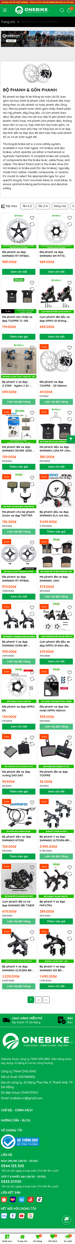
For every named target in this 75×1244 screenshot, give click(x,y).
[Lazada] (13, 1199)
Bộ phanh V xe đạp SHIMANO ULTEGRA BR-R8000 (17, 968)
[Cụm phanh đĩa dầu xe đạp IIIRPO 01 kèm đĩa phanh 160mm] (56, 620)
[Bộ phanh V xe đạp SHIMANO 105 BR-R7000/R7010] (56, 945)
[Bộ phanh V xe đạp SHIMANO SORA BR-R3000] (18, 620)
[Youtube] (22, 1215)
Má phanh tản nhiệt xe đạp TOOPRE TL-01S (17, 318)
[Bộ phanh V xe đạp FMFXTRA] (56, 880)
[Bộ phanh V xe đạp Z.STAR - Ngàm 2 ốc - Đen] (18, 360)
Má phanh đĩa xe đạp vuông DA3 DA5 (16, 773)
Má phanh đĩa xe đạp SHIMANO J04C (54, 578)
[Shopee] (4, 1199)
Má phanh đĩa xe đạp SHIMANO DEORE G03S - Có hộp (18, 449)
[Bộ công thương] (20, 1141)
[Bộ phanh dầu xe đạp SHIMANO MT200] (18, 815)
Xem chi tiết (19, 271)
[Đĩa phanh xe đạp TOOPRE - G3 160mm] (56, 360)
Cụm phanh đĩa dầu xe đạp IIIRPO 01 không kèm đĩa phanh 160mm (55, 319)
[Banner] (37, 39)
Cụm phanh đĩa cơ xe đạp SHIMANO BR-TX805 (18, 903)
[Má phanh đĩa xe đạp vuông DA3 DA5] (18, 750)
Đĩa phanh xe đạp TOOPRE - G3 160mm (53, 383)
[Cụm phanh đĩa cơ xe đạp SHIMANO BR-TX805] (18, 880)
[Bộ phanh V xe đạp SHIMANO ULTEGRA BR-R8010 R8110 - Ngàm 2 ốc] (56, 815)
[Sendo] (31, 1199)
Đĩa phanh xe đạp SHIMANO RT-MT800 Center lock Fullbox (15, 254)
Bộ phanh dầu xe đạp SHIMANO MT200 (16, 838)
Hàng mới (60, 206)
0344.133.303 (12, 1165)
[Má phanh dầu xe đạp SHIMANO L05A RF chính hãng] (56, 425)
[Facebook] (13, 1215)
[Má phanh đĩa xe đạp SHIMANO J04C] (56, 555)
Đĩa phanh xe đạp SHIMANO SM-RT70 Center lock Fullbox (53, 254)
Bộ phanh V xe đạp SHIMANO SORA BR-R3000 (15, 643)
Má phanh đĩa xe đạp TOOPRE (54, 773)
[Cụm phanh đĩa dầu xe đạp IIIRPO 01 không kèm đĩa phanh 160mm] (56, 295)
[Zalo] (4, 1215)
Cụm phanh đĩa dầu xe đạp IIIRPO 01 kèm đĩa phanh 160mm (55, 643)
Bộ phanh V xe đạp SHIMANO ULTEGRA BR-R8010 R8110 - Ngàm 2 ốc (56, 838)
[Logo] (32, 10)
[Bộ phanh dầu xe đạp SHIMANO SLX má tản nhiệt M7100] (56, 490)
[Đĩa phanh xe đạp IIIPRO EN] (18, 685)
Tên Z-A (43, 206)
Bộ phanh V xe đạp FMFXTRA (52, 903)
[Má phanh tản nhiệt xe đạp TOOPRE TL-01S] (18, 295)
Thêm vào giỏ (18, 336)
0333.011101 (11, 1181)
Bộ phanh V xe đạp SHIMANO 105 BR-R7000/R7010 (52, 968)
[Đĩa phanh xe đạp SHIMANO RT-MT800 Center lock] (18, 555)
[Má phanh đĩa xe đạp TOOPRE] (56, 750)
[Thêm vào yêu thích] (32, 217)
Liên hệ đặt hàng (18, 401)
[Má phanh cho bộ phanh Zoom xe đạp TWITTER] (18, 490)
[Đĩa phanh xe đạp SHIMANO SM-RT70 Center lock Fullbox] (56, 230)
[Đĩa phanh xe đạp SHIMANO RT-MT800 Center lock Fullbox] (18, 230)
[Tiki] (22, 1199)
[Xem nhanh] (32, 231)
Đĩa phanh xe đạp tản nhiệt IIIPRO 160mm (54, 708)
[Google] (31, 1215)
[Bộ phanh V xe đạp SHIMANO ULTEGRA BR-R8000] (18, 945)
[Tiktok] (39, 1199)
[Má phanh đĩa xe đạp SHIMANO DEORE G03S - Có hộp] (18, 425)
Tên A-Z (27, 206)
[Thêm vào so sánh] (32, 224)
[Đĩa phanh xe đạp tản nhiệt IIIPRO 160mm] (56, 685)
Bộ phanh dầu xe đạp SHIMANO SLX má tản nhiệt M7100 (54, 514)
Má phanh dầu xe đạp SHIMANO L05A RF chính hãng (56, 449)
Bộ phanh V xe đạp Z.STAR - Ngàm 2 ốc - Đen (16, 384)
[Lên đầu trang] (67, 1209)
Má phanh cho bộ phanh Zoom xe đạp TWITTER (18, 513)
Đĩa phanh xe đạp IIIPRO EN (18, 708)
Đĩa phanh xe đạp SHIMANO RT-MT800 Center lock (15, 579)
